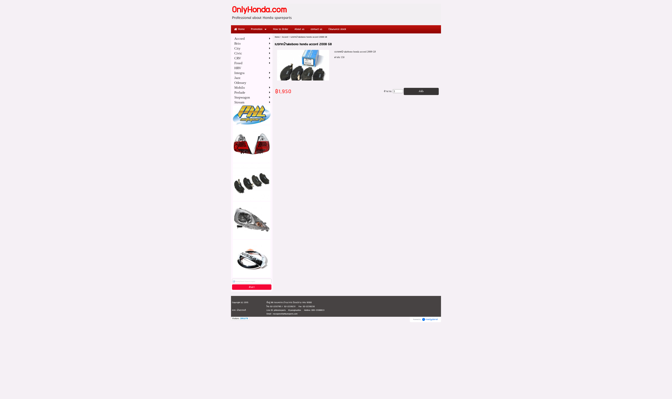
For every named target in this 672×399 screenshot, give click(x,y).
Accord (285, 37)
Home (277, 37)
